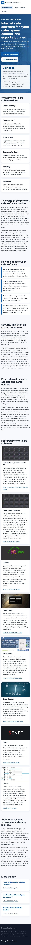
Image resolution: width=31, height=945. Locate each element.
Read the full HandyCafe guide (12, 632)
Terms (9, 941)
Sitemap (14, 941)
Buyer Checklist (19, 7)
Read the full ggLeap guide (11, 589)
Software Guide (7, 7)
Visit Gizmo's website (10, 808)
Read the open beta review (11, 541)
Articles (4, 11)
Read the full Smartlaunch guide (13, 721)
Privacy (3, 941)
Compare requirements (10, 54)
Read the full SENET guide (11, 762)
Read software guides (10, 59)
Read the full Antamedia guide (12, 678)
